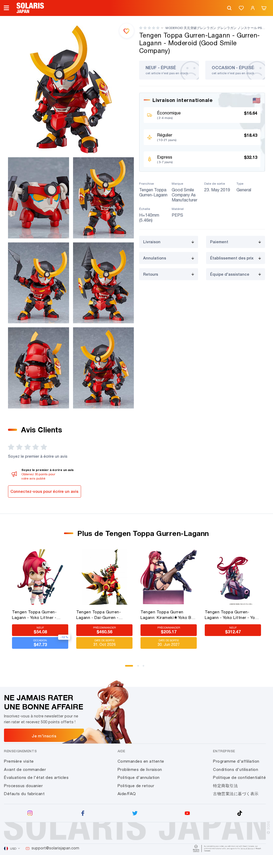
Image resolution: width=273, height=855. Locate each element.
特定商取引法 (225, 785)
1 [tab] (127, 667)
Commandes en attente (141, 761)
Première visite (19, 761)
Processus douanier (23, 785)
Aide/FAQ (127, 793)
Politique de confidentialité (239, 777)
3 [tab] (145, 667)
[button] (149, 28)
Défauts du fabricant (24, 793)
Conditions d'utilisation (235, 769)
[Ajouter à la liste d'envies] (126, 30)
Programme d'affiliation (236, 761)
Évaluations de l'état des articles (36, 777)
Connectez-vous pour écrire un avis (44, 491)
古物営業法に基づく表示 (236, 793)
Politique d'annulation (139, 777)
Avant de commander (25, 769)
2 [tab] (140, 667)
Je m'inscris (44, 735)
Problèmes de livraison (140, 769)
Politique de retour (136, 785)
